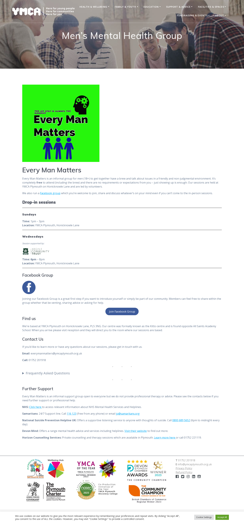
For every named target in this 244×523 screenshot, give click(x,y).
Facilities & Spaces (211, 6)
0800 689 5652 (181, 420)
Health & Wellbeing (93, 6)
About (219, 15)
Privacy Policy (184, 468)
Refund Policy (184, 472)
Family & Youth (125, 6)
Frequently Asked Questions (48, 373)
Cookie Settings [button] (204, 517)
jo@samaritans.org (128, 413)
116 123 (71, 413)
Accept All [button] (222, 517)
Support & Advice (178, 6)
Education (151, 6)
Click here (35, 407)
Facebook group (50, 193)
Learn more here (165, 437)
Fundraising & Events (192, 15)
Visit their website (135, 431)
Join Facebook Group (122, 311)
